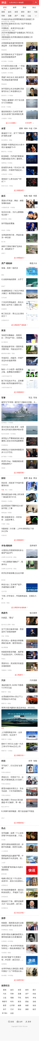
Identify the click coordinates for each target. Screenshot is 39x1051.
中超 (30, 128)
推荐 (14, 7)
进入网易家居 (19, 392)
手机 (19, 997)
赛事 (21, 128)
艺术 (12, 1009)
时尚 (12, 1001)
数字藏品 (4, 1013)
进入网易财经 (19, 540)
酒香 (27, 1009)
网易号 (4, 612)
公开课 (12, 1005)
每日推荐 (33, 613)
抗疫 (12, 1013)
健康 (19, 1005)
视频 (12, 997)
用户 (36, 2)
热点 (34, 7)
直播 (9, 16)
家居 (3, 330)
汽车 (35, 12)
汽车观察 (33, 680)
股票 (26, 478)
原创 (24, 7)
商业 (35, 478)
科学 (30, 761)
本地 (34, 997)
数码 (27, 997)
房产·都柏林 (6, 263)
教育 (4, 1005)
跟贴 (27, 1001)
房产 (16, 16)
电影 (30, 196)
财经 (22, 12)
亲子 (4, 1009)
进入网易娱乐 (19, 258)
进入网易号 (19, 675)
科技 (22, 16)
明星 (35, 196)
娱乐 (9, 12)
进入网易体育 (19, 190)
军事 (3, 16)
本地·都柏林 (6, 545)
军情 (35, 397)
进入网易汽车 (19, 755)
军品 (30, 397)
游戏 (34, 1001)
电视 (26, 196)
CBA (35, 128)
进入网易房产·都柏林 (18, 325)
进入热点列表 (19, 913)
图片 (29, 12)
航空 (34, 1009)
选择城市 (33, 545)
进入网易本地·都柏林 (18, 607)
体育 (16, 12)
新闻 (3, 12)
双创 (19, 1009)
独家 (27, 1005)
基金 (30, 478)
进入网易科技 (19, 823)
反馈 (12, 1021)
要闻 (5, 7)
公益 (29, 16)
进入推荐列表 (19, 980)
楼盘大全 (33, 263)
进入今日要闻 (11, 123)
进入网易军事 (19, 473)
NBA (26, 128)
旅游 (34, 1005)
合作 (20, 1021)
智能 (35, 761)
